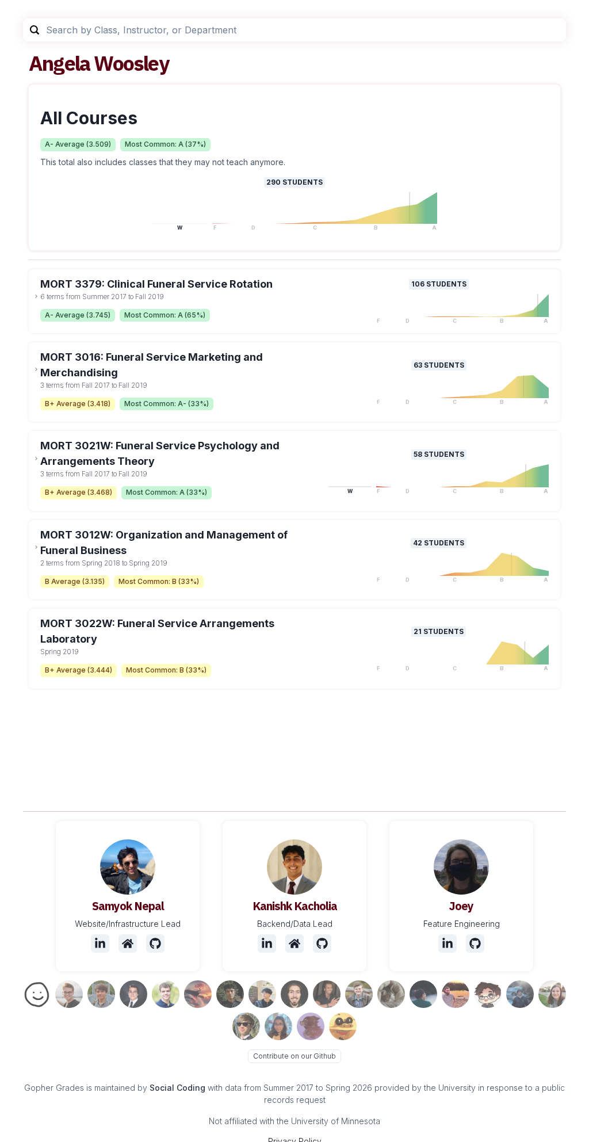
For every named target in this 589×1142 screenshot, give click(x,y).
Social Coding (177, 1088)
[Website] (127, 943)
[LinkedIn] (100, 943)
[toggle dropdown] (36, 296)
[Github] (155, 943)
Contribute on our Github (294, 1056)
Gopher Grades (54, 1088)
